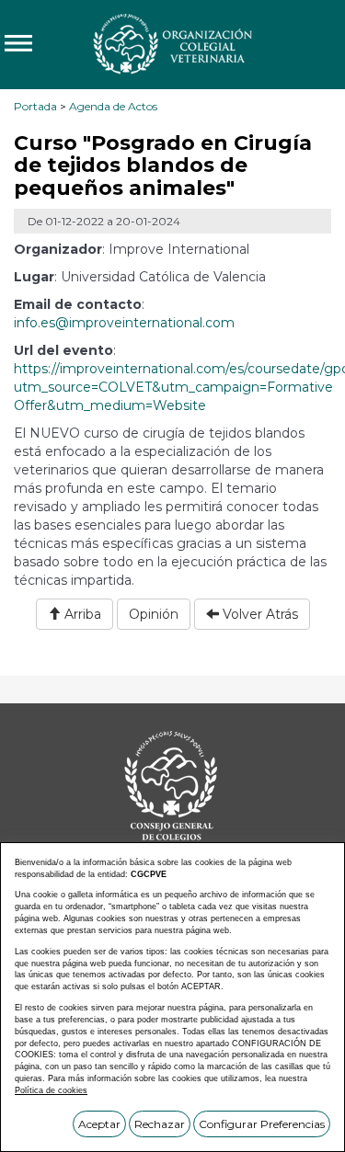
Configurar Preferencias (262, 1124)
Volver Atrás (258, 614)
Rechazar (159, 1124)
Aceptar (99, 1124)
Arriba (81, 614)
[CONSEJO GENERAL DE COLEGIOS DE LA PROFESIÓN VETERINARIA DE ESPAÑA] (172, 43)
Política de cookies (51, 1090)
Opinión (153, 614)
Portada (35, 106)
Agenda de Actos (113, 106)
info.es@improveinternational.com (124, 322)
